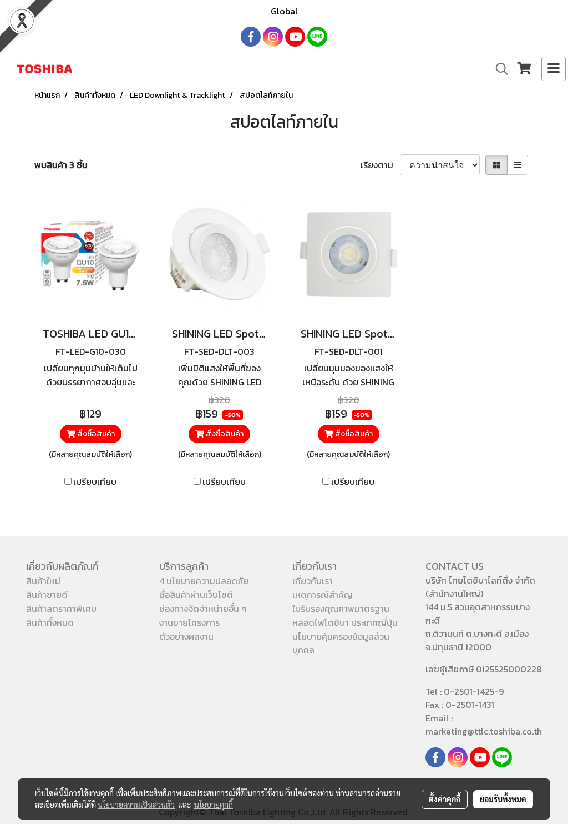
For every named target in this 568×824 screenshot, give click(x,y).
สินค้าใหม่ (43, 580)
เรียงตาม (380, 165)
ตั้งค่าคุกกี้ (444, 799)
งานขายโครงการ (189, 622)
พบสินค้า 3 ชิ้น (61, 165)
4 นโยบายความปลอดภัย (203, 580)
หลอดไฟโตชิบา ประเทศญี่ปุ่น (345, 622)
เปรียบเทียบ (94, 481)
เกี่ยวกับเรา (312, 580)
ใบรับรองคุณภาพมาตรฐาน (340, 608)
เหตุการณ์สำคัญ (322, 594)
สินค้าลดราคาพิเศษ (61, 608)
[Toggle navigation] (553, 69)
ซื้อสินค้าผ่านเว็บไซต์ (196, 594)
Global (284, 11)
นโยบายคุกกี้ (213, 805)
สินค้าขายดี (47, 594)
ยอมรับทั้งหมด (503, 799)
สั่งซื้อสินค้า (95, 434)
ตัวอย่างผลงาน (186, 636)
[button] (498, 69)
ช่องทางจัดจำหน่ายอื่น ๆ (203, 608)
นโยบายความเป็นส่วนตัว (136, 805)
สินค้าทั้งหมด (50, 622)
